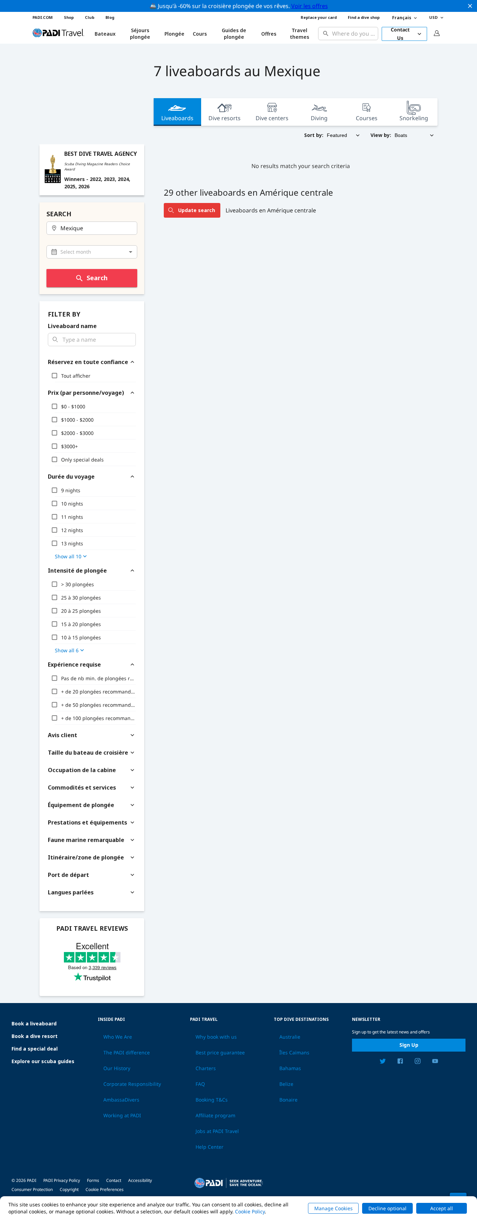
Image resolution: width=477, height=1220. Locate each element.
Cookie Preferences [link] (105, 1189)
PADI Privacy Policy (61, 1180)
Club (89, 17)
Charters (206, 1068)
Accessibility (140, 1180)
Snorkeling (413, 118)
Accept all (441, 1208)
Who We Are (117, 1036)
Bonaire (288, 1099)
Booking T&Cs (212, 1099)
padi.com (42, 17)
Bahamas (290, 1068)
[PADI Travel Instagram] (417, 1062)
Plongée (174, 33)
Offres (268, 33)
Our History (116, 1068)
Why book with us (216, 1036)
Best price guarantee (220, 1052)
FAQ (200, 1084)
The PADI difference (126, 1052)
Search (97, 278)
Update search (196, 210)
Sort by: (313, 135)
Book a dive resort (35, 1036)
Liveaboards (177, 118)
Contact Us (400, 34)
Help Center (209, 1147)
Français (401, 18)
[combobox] (353, 34)
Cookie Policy (250, 1211)
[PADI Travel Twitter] (382, 1062)
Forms (93, 1180)
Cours (200, 33)
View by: (380, 135)
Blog (109, 17)
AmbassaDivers (121, 1099)
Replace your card (319, 17)
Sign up (408, 1044)
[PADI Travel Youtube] (435, 1062)
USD (433, 17)
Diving (319, 118)
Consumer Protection (32, 1189)
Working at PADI (122, 1115)
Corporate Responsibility (132, 1084)
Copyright (69, 1189)
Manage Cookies (333, 1208)
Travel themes (299, 33)
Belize (286, 1084)
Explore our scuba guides (43, 1061)
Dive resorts (224, 118)
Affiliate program (215, 1115)
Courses (366, 118)
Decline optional (387, 1208)
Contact (113, 1180)
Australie (289, 1036)
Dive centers (272, 118)
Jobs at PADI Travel (217, 1131)
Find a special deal (35, 1048)
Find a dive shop (364, 17)
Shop (69, 17)
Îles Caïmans (294, 1052)
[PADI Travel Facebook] (400, 1062)
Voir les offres (309, 6)
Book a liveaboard (34, 1023)
